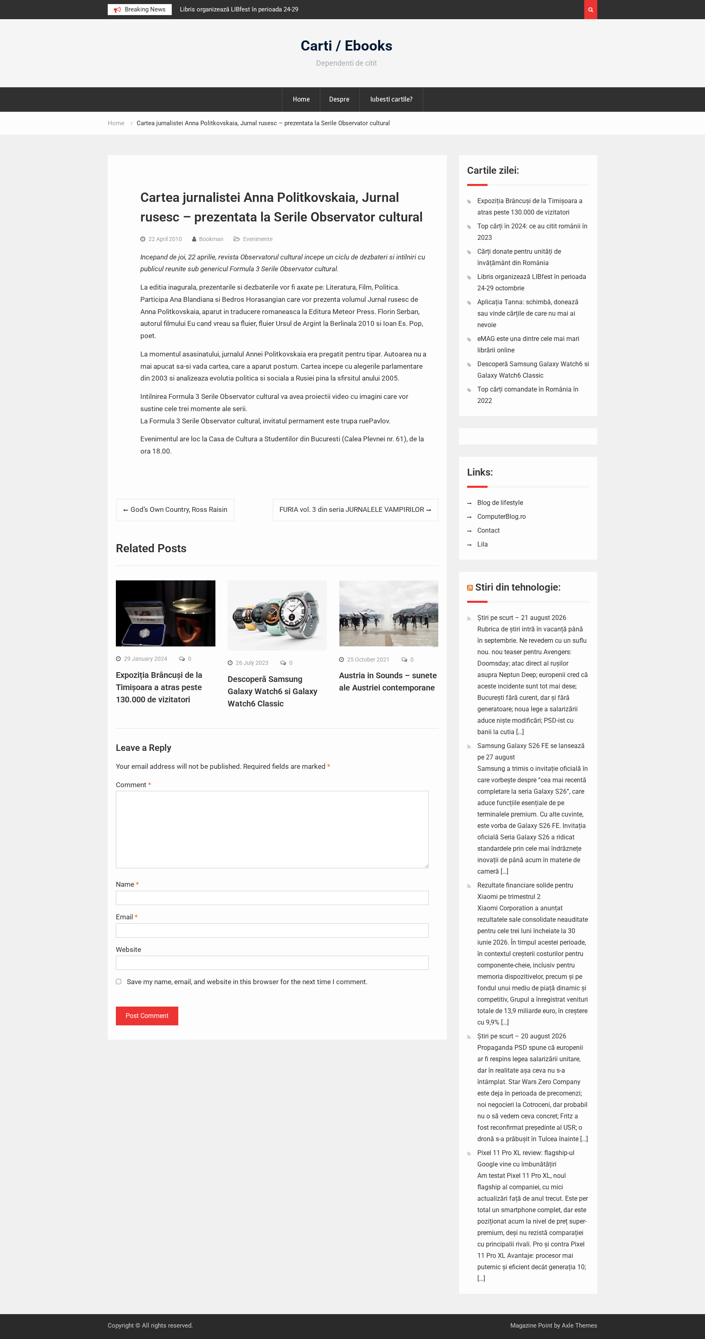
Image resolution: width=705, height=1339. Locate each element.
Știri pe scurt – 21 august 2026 (521, 618)
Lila (482, 544)
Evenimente (258, 239)
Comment (133, 785)
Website (128, 949)
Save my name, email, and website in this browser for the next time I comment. (247, 982)
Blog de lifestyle (500, 503)
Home (301, 99)
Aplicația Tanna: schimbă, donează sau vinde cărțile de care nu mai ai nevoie (528, 313)
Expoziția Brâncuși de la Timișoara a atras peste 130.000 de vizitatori (159, 687)
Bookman (211, 239)
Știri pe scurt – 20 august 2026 (521, 1036)
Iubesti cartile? (391, 99)
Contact (488, 530)
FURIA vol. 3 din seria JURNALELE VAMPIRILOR (351, 509)
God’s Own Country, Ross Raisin (179, 509)
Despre (339, 99)
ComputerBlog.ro (501, 516)
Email (126, 917)
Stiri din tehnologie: (518, 587)
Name (127, 884)
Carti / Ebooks (346, 46)
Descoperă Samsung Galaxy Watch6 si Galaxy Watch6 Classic (272, 691)
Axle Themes (579, 1325)
